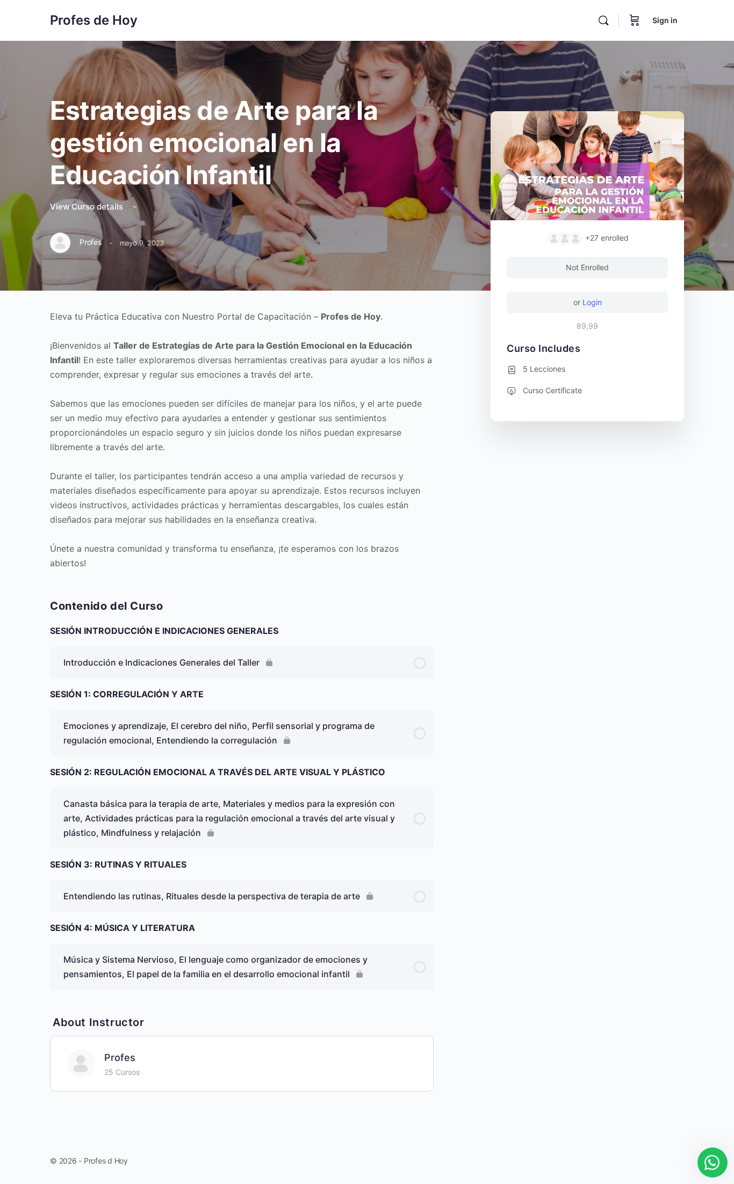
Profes (119, 1057)
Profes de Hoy (94, 20)
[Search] (603, 20)
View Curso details (87, 206)
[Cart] (635, 20)
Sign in (665, 20)
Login (592, 302)
